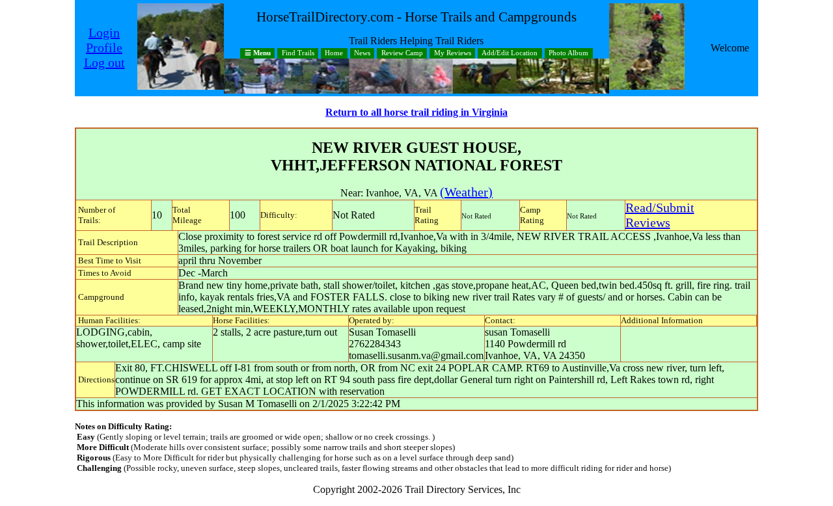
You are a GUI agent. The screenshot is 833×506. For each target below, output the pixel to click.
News (362, 53)
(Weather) (466, 192)
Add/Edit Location (510, 53)
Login (104, 32)
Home (334, 53)
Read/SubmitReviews (659, 215)
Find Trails (298, 53)
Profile (104, 47)
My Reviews (452, 53)
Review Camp (402, 53)
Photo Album (568, 53)
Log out (104, 62)
